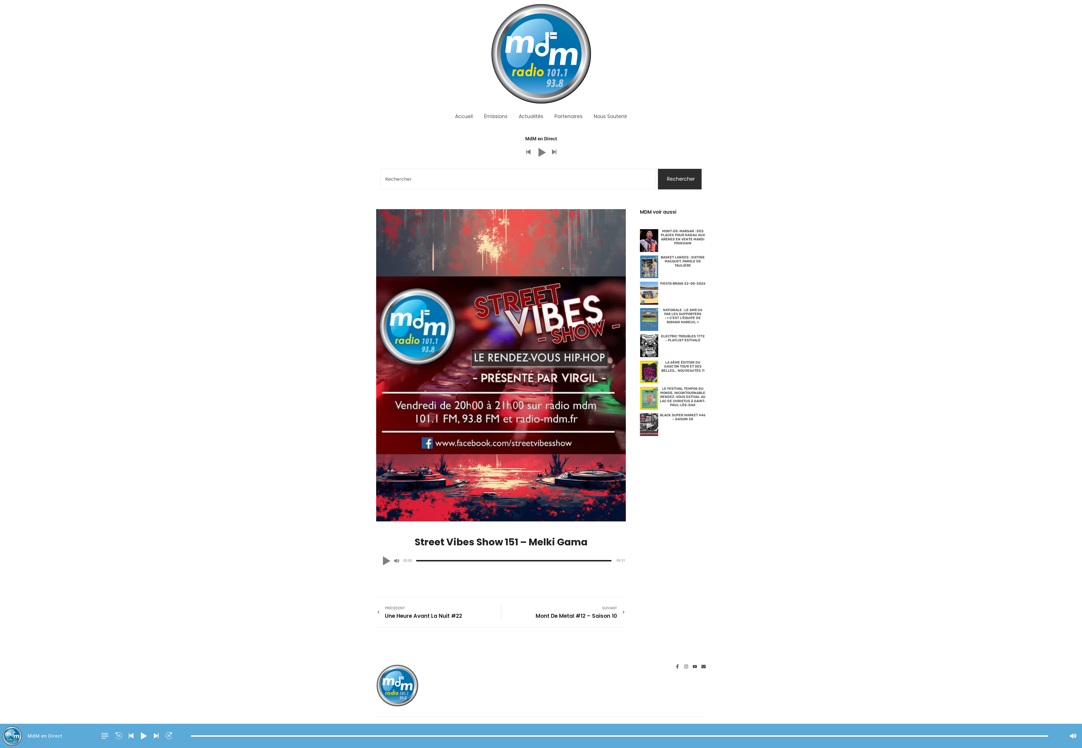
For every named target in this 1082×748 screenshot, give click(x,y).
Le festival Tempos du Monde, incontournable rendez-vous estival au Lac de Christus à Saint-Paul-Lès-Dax (683, 397)
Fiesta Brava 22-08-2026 (683, 284)
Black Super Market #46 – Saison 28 (683, 417)
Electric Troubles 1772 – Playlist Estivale (683, 338)
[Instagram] (686, 666)
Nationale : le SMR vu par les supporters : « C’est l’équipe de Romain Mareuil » (682, 316)
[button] (528, 152)
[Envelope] (703, 666)
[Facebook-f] (677, 666)
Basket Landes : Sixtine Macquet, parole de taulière (683, 261)
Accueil (464, 116)
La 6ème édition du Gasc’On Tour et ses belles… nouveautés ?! (682, 366)
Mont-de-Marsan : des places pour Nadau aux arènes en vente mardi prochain (683, 237)
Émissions (495, 116)
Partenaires (568, 116)
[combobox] (518, 179)
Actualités (531, 116)
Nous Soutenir (610, 116)
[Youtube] (695, 666)
